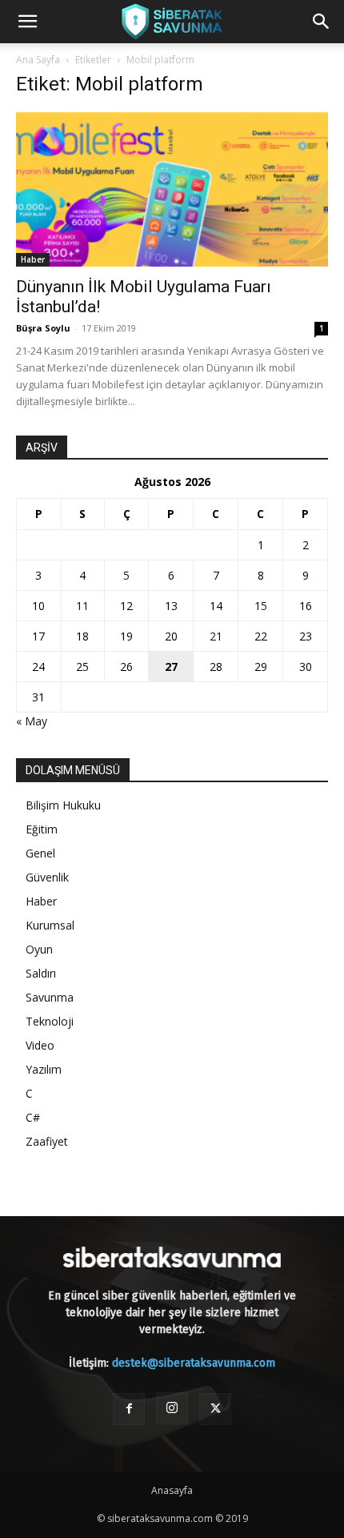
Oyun (39, 949)
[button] (27, 21)
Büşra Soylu (43, 328)
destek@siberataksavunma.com (193, 1363)
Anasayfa (172, 1490)
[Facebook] (129, 1409)
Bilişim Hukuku (63, 805)
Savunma (50, 997)
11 (82, 605)
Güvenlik (47, 877)
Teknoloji (50, 1021)
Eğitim (42, 829)
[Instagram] (172, 1408)
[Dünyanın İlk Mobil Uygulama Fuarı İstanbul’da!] (172, 189)
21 (216, 636)
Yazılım (44, 1069)
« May (31, 721)
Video (40, 1045)
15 (260, 605)
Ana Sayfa (38, 59)
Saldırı (41, 973)
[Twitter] (215, 1409)
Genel (40, 853)
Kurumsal (50, 925)
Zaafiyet (47, 1141)
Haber (33, 259)
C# (33, 1117)
